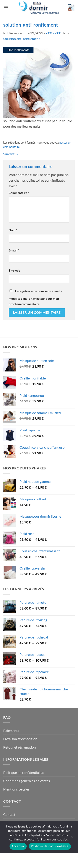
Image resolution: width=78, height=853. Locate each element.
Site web (14, 270)
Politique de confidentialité (23, 772)
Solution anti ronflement (21, 39)
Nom (13, 230)
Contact (9, 814)
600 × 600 (53, 33)
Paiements (11, 730)
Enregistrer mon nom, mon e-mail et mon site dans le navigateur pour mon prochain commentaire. (36, 297)
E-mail (14, 250)
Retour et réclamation (19, 747)
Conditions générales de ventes (26, 781)
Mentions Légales (16, 789)
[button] (5, 7)
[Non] (72, 838)
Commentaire (19, 193)
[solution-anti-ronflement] (39, 82)
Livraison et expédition (20, 739)
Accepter (18, 846)
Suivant (11, 154)
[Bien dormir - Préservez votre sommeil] (39, 7)
